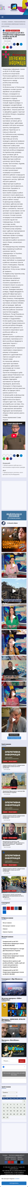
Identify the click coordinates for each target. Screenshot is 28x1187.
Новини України (15, 30)
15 (24, 1108)
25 (11, 1114)
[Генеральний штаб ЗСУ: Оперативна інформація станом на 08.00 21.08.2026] (14, 858)
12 (14, 1108)
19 (14, 1111)
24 (7, 1114)
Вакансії (20, 1157)
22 (24, 1111)
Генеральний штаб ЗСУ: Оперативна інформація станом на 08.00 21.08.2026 (14, 870)
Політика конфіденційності (16, 1155)
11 (11, 1108)
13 (17, 1108)
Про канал (20, 1159)
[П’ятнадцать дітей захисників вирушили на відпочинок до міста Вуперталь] (14, 884)
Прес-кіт (7, 1159)
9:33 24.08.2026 (7, 794)
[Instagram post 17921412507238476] (14, 591)
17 (7, 1111)
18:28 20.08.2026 (7, 899)
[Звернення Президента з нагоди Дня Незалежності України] (14, 781)
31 (7, 1117)
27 (17, 1114)
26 (14, 1114)
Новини (8, 30)
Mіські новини (6, 890)
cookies (17, 1179)
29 (24, 1114)
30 (4, 1117)
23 (4, 1114)
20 (17, 1111)
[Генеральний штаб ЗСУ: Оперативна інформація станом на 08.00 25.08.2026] (14, 755)
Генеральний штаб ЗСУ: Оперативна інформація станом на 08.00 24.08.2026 (14, 817)
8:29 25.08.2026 (7, 769)
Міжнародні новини (9, 926)
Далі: (13, 472)
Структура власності (10, 1157)
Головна (4, 1155)
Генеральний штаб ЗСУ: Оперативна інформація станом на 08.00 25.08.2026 (14, 766)
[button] (3, 17)
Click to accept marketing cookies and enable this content (14, 1074)
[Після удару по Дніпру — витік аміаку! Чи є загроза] (14, 719)
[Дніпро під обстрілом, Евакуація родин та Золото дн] (14, 694)
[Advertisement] (14, 495)
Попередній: (14, 465)
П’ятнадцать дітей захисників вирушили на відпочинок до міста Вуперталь (13, 896)
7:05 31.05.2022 (7, 41)
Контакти (13, 1159)
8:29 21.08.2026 (7, 873)
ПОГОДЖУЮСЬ (14, 1183)
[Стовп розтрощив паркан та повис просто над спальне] (14, 642)
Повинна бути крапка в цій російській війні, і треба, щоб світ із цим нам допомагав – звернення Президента (13, 843)
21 (21, 1111)
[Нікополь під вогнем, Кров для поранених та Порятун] (14, 668)
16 (4, 1111)
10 (7, 1108)
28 (21, 1114)
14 (21, 1108)
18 (11, 1111)
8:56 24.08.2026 (7, 820)
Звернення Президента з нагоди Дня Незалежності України (14, 791)
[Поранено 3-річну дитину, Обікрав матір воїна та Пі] (14, 616)
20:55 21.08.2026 (7, 847)
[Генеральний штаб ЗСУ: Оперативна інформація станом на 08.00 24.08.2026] (14, 805)
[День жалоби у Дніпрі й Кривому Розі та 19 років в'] (14, 565)
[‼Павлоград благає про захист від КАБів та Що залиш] (14, 539)
